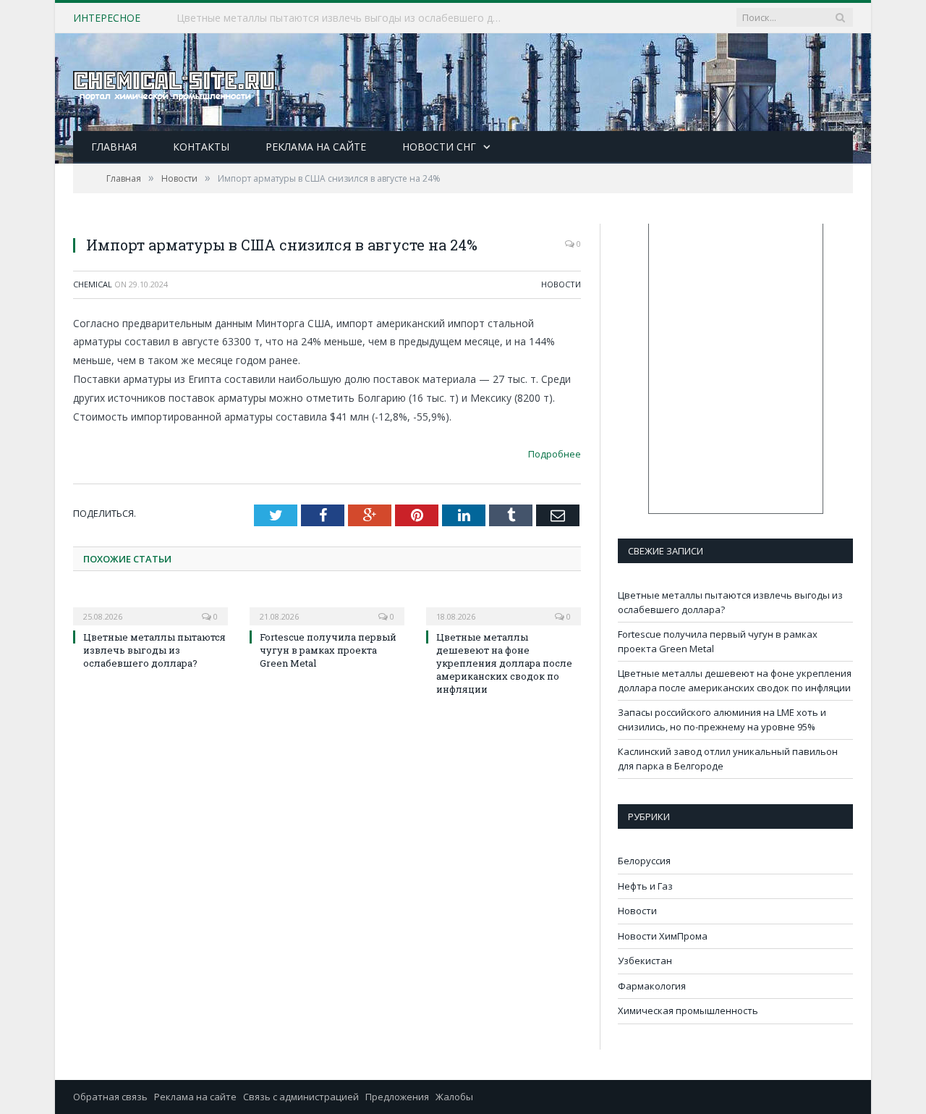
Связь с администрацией (301, 1096)
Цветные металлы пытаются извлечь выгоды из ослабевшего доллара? (154, 650)
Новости (561, 284)
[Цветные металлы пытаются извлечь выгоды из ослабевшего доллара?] (150, 606)
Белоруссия (644, 860)
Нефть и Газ (645, 886)
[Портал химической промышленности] (174, 82)
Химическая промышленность (688, 1010)
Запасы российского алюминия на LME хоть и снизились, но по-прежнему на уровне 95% (722, 719)
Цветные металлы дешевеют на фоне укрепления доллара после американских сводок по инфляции (504, 663)
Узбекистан (645, 960)
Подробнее (554, 453)
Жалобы (454, 1096)
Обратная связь (110, 1096)
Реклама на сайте (316, 146)
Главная (114, 146)
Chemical (92, 284)
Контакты (201, 146)
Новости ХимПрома (663, 935)
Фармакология (652, 985)
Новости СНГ (439, 146)
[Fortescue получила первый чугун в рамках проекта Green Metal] (327, 606)
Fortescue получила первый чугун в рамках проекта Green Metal (334, 18)
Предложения (397, 1096)
